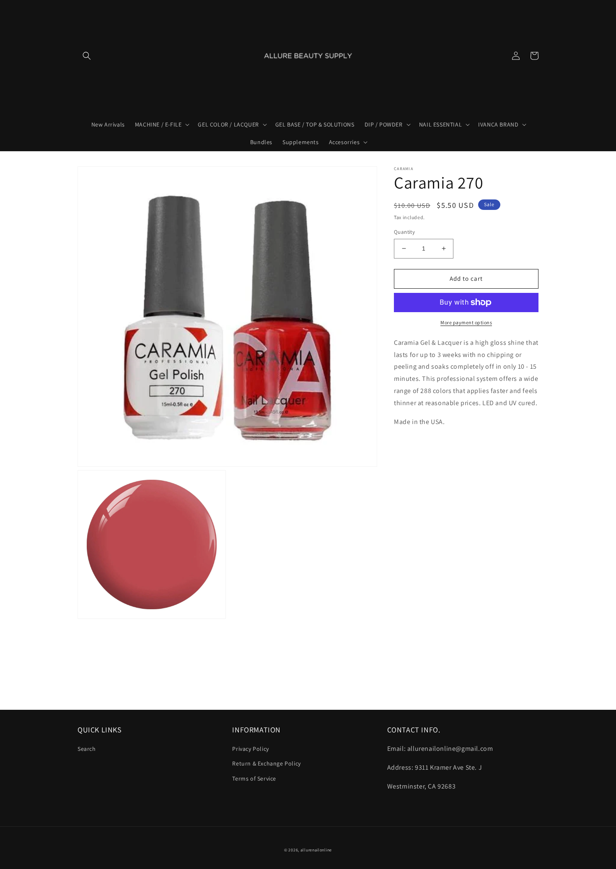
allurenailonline (316, 850)
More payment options (466, 322)
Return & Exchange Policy (266, 763)
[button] (87, 56)
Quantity (404, 231)
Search (87, 749)
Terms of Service (254, 778)
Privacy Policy (250, 749)
